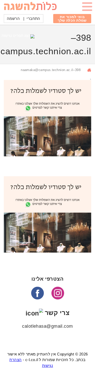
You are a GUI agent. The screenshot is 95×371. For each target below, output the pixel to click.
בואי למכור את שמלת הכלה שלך (72, 18)
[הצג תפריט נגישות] (18, 37)
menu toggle (87, 7)
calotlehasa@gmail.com (47, 326)
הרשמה (13, 18)
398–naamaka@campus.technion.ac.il (51, 70)
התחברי (33, 18)
